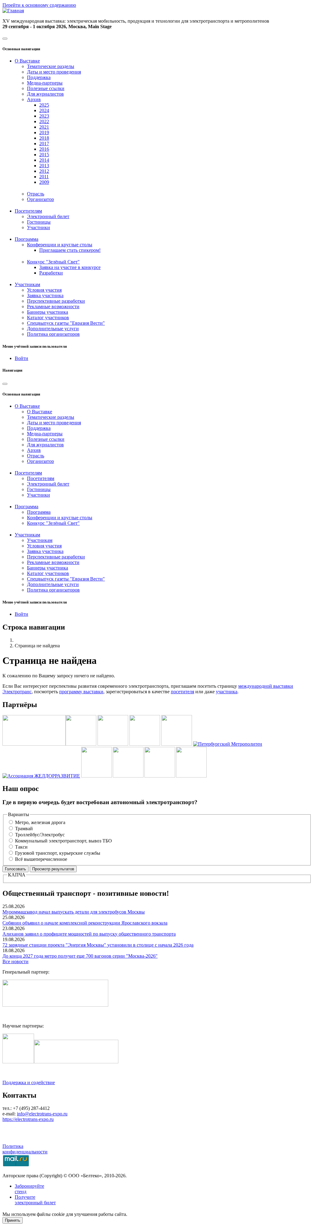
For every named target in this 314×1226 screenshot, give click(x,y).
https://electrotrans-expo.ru (28, 1119)
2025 (44, 105)
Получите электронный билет (35, 1199)
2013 (44, 165)
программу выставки (81, 691)
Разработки (51, 272)
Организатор (40, 199)
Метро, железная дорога (40, 822)
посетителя (182, 691)
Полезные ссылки (45, 88)
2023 (44, 116)
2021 (44, 127)
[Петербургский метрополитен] (227, 744)
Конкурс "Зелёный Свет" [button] (53, 261)
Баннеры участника (47, 312)
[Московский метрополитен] (144, 744)
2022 (44, 121)
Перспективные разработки (56, 301)
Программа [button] (26, 239)
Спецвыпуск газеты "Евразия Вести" (66, 323)
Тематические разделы (50, 66)
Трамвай (24, 828)
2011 (44, 176)
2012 (44, 171)
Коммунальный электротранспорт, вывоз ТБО (63, 840)
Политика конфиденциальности (25, 1149)
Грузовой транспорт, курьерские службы (57, 853)
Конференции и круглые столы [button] (59, 244)
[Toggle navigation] (4, 39)
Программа (39, 512)
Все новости (15, 961)
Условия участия (44, 290)
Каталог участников (48, 317)
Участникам (39, 540)
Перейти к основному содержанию (39, 5)
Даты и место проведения (54, 71)
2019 (44, 132)
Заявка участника (45, 295)
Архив (34, 450)
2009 (44, 182)
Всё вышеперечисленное (41, 859)
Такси (21, 846)
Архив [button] (34, 99)
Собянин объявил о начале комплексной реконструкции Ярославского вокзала (84, 922)
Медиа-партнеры (45, 82)
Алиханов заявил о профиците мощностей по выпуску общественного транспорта (89, 934)
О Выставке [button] (27, 60)
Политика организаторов (53, 334)
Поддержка (39, 77)
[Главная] (13, 10)
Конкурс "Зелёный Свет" (53, 523)
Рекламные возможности (53, 306)
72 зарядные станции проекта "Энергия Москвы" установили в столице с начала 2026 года (97, 945)
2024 (44, 110)
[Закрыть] (4, 384)
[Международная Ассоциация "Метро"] (81, 744)
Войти (21, 358)
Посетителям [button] (28, 211)
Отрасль (35, 193)
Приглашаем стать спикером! (70, 250)
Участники (38, 227)
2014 (44, 160)
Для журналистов (45, 93)
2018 (44, 138)
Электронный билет (48, 216)
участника (226, 691)
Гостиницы (39, 222)
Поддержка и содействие (28, 1082)
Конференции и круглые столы (59, 517)
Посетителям (40, 478)
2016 (44, 149)
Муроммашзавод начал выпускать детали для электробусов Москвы (73, 911)
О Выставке (39, 411)
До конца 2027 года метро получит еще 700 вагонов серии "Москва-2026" (80, 956)
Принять (12, 1220)
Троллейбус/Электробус (40, 834)
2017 (44, 143)
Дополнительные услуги (53, 328)
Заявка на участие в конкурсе (70, 267)
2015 (44, 154)
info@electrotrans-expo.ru (42, 1113)
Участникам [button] (27, 284)
